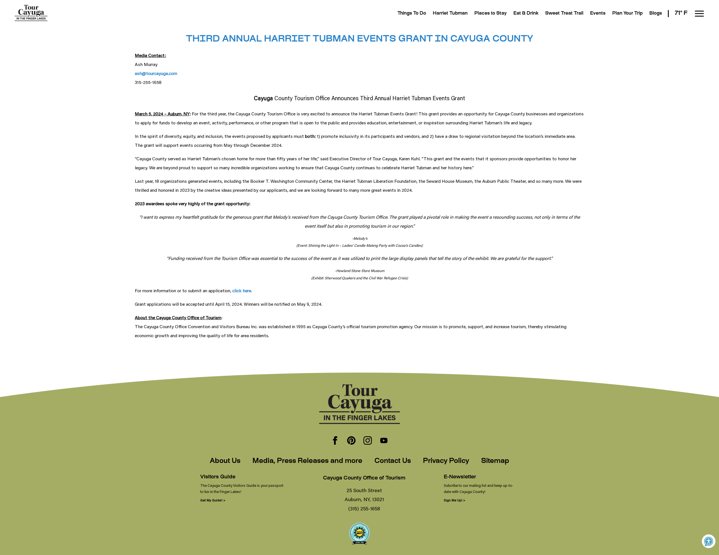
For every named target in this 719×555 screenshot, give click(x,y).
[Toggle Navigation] (699, 13)
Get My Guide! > (212, 500)
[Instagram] (367, 441)
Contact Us (392, 461)
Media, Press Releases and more (307, 461)
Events (598, 14)
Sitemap (495, 461)
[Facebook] (335, 441)
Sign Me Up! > (454, 500)
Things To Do (411, 14)
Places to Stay (490, 14)
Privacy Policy (446, 461)
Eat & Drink (525, 14)
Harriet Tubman (450, 14)
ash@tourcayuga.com (156, 73)
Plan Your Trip (627, 14)
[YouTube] (384, 441)
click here (241, 290)
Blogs (655, 14)
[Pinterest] (351, 441)
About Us (225, 461)
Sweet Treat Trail (564, 14)
